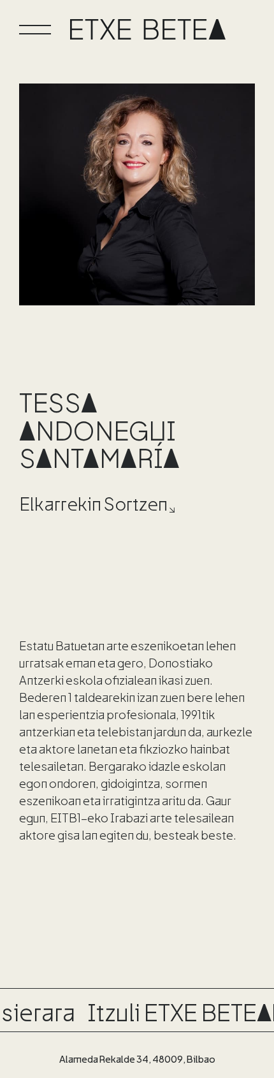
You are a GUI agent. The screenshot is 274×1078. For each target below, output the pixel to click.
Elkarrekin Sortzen (93, 503)
